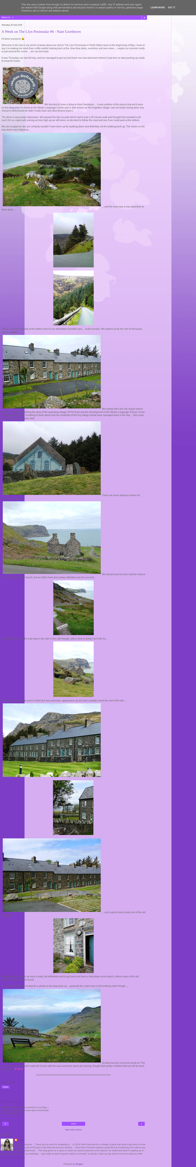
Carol (20, 1140)
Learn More (158, 7)
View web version (73, 1129)
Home (73, 1124)
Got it (171, 7)
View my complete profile (13, 1158)
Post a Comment (11, 1101)
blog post (14, 107)
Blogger (79, 1164)
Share (5, 1087)
